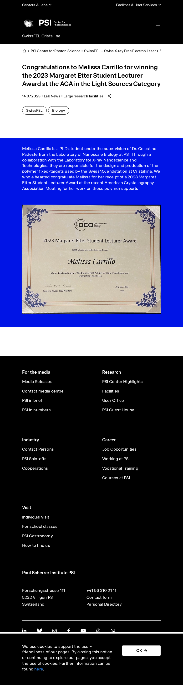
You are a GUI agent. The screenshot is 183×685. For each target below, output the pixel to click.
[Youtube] (83, 630)
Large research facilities (83, 96)
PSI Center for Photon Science (55, 51)
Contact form (99, 597)
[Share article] (109, 96)
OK (139, 650)
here (38, 669)
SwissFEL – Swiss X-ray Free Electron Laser (120, 51)
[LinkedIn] (24, 630)
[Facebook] (68, 630)
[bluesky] (39, 630)
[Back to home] (46, 23)
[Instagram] (54, 630)
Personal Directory (104, 604)
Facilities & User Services (136, 5)
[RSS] (98, 630)
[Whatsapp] (113, 630)
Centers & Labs (35, 5)
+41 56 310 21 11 (101, 590)
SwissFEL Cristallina (41, 36)
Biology (60, 110)
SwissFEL (36, 110)
